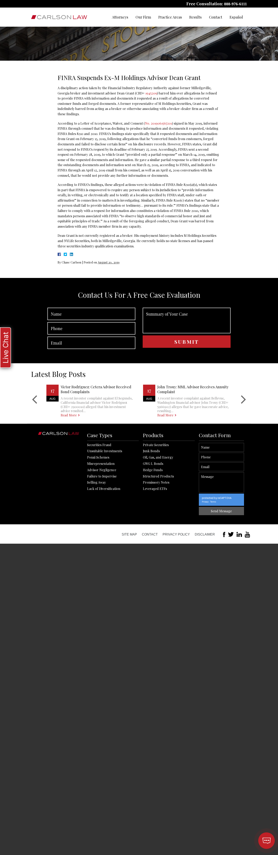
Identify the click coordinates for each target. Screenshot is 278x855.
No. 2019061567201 (158, 123)
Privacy (205, 502)
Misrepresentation (101, 463)
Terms (213, 502)
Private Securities (156, 445)
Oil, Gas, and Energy (158, 457)
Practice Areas (170, 17)
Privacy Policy (176, 534)
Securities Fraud (99, 445)
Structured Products (158, 476)
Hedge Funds (153, 470)
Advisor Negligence (101, 470)
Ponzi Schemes (98, 457)
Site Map (129, 534)
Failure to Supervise (102, 476)
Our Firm (143, 17)
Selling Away (96, 482)
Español (236, 17)
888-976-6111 (235, 4)
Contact (215, 17)
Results (195, 17)
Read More (69, 415)
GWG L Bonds (153, 463)
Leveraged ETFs (155, 488)
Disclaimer (205, 534)
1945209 (151, 93)
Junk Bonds (151, 451)
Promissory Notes (156, 482)
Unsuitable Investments (104, 451)
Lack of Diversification (103, 488)
